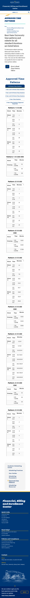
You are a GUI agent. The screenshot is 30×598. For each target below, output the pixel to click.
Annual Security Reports (7, 541)
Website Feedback (6, 535)
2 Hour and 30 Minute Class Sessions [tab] (15, 96)
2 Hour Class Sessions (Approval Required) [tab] (15, 103)
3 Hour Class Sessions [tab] (15, 99)
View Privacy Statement (8, 595)
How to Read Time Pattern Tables (15, 68)
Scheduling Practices (16, 470)
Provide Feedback (6, 517)
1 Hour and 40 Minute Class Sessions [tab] (15, 93)
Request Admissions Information (9, 532)
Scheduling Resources (12, 485)
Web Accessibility (6, 547)
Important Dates (5, 514)
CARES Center (5, 521)
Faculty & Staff (10, 29)
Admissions (4, 519)
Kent (6, 26)
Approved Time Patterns (12, 32)
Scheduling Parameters (13, 476)
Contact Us (4, 516)
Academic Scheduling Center (13, 31)
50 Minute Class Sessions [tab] (15, 86)
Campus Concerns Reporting (8, 542)
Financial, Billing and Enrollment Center (15, 28)
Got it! (24, 592)
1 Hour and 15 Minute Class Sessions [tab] (15, 89)
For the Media (5, 533)
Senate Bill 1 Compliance (7, 546)
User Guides (13, 473)
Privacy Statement (6, 544)
